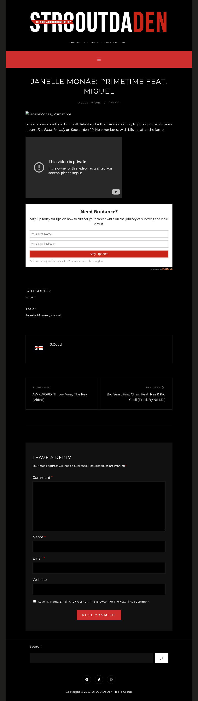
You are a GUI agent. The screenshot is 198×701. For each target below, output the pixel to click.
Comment (42, 477)
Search (36, 646)
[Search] (161, 658)
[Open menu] (99, 59)
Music (30, 297)
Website (39, 580)
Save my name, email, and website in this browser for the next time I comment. (94, 601)
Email (38, 558)
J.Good (114, 102)
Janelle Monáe (37, 315)
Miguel (55, 315)
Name (39, 537)
